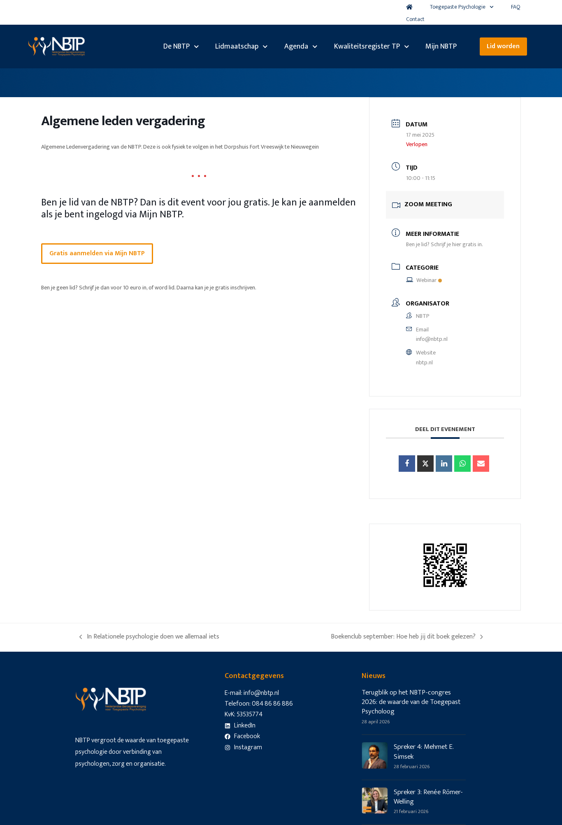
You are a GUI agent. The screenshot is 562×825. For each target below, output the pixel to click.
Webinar (426, 280)
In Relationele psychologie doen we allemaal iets (149, 637)
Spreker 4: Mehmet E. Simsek (424, 751)
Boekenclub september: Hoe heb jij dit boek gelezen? (403, 637)
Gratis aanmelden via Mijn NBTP (97, 253)
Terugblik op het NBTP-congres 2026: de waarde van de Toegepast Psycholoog (411, 702)
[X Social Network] (425, 463)
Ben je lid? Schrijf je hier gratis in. (444, 244)
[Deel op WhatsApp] (462, 463)
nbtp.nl (424, 362)
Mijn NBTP (441, 46)
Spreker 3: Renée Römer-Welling (428, 796)
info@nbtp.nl (432, 339)
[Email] (481, 463)
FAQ (515, 7)
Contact (415, 19)
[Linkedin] (444, 463)
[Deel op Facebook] (407, 463)
